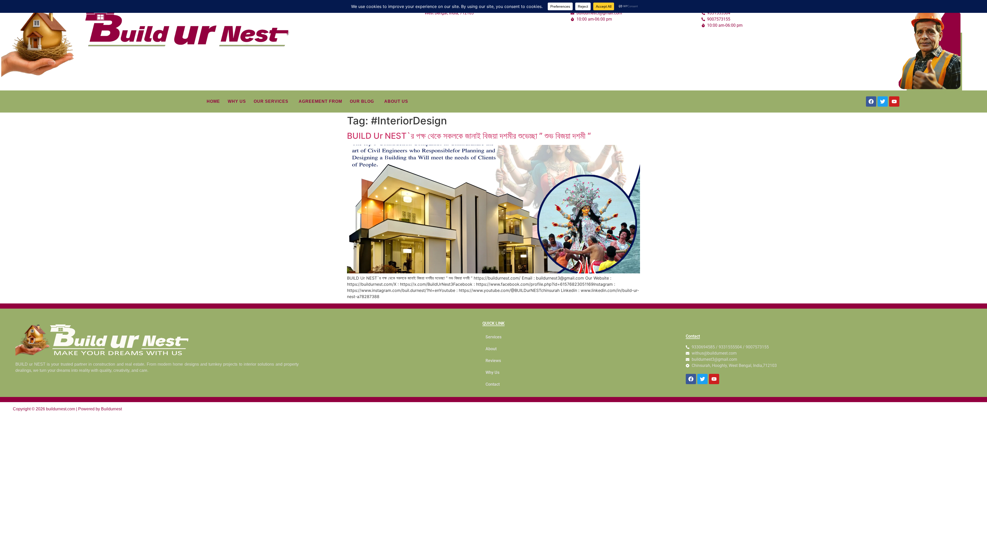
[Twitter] (883, 101)
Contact (493, 384)
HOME (213, 101)
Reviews (493, 360)
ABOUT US (396, 101)
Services (493, 337)
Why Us (492, 372)
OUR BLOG (362, 101)
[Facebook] (871, 101)
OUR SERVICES (271, 101)
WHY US (237, 101)
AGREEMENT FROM (320, 101)
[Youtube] (894, 101)
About (491, 348)
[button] (272, 101)
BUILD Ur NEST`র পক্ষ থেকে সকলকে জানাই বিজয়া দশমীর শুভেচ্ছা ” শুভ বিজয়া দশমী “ (469, 136)
